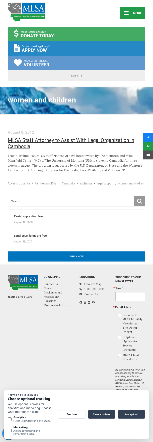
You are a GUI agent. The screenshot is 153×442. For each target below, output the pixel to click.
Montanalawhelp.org (56, 305)
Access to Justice (19, 183)
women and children (131, 183)
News (47, 288)
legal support (105, 183)
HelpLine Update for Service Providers (130, 343)
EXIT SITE (76, 75)
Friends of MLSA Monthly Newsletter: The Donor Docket (132, 323)
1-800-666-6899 (94, 289)
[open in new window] (81, 302)
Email (119, 288)
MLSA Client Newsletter (131, 357)
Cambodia (68, 183)
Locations (50, 301)
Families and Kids (45, 183)
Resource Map (93, 284)
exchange (86, 183)
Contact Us (51, 284)
